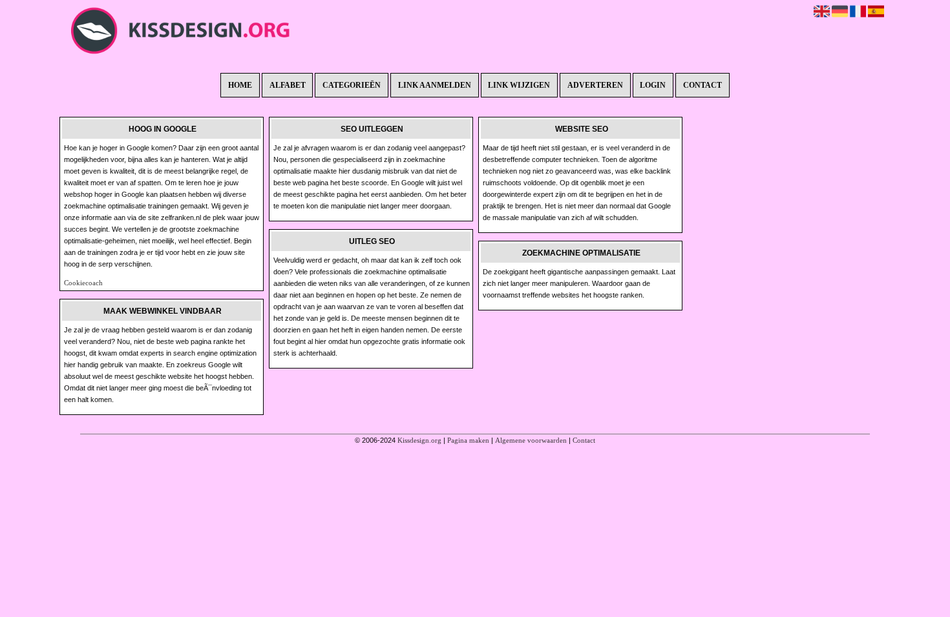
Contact (702, 85)
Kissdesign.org (419, 440)
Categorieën (351, 85)
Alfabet (287, 85)
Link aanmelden (434, 85)
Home (240, 85)
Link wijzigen (519, 85)
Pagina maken (468, 440)
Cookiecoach (83, 283)
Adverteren (595, 85)
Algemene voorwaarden (531, 440)
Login (653, 85)
